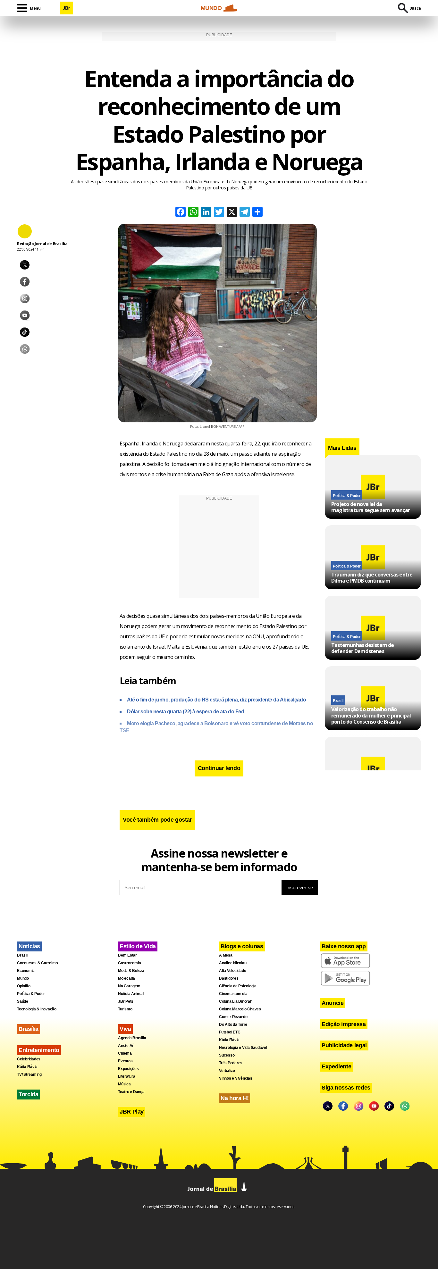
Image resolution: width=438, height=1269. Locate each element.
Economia (26, 970)
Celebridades (28, 1059)
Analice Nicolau (232, 963)
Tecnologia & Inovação (36, 1009)
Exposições (128, 1068)
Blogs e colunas (242, 946)
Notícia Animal (131, 993)
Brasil (338, 701)
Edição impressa (344, 1024)
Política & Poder (347, 495)
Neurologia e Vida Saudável (243, 1047)
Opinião (23, 986)
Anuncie (332, 1003)
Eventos (125, 1061)
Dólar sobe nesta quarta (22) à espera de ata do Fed (185, 711)
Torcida (28, 1094)
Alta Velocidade (232, 970)
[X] (231, 213)
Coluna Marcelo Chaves (240, 1009)
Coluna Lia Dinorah (235, 1001)
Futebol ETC (229, 1032)
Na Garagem (129, 986)
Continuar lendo (219, 768)
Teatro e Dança (131, 1092)
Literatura (126, 1076)
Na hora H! (234, 1098)
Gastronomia (129, 963)
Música (124, 1084)
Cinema (125, 1053)
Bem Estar (127, 955)
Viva (125, 1029)
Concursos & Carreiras (37, 963)
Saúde (22, 1001)
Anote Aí (125, 1045)
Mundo (23, 978)
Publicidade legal (344, 1045)
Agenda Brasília (132, 1038)
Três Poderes (230, 1063)
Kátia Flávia (27, 1067)
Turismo (125, 1009)
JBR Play (132, 1111)
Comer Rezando (233, 1017)
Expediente (336, 1066)
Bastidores (229, 978)
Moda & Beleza (131, 970)
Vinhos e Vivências (235, 1078)
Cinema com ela (233, 993)
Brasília (28, 1029)
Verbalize (227, 1070)
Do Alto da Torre (233, 1024)
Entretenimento (39, 1050)
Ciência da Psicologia (238, 986)
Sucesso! (227, 1055)
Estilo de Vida (138, 946)
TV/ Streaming (29, 1074)
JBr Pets (125, 1001)
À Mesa (225, 955)
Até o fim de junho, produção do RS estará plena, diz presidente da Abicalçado (216, 699)
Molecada (126, 978)
